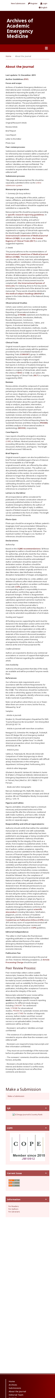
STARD (21, 1013)
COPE (17, 587)
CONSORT (18, 1005)
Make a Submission (16, 1096)
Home (8, 56)
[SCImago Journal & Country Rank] (27, 1114)
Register (34, 3)
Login (44, 3)
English (44, 7)
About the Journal (17, 1391)
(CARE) (8, 441)
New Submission (18, 3)
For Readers (13, 1206)
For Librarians (14, 1211)
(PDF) (26, 79)
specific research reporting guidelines (26, 214)
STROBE (14, 1008)
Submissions (15, 1388)
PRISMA (16, 1010)
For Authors (13, 1209)
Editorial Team (16, 1394)
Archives (13, 1384)
